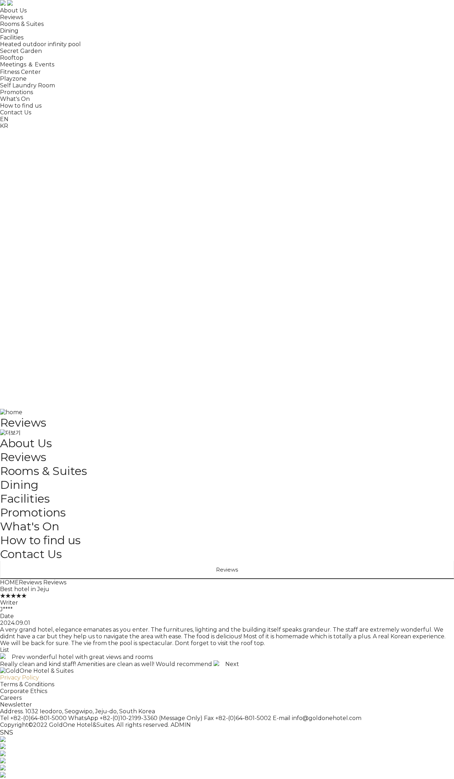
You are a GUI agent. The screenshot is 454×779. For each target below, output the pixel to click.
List (4, 650)
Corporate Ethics (23, 691)
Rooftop (11, 57)
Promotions (16, 92)
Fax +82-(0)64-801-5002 (237, 718)
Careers (11, 697)
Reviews (11, 17)
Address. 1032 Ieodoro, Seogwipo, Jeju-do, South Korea (77, 711)
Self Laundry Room (27, 85)
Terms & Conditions (27, 684)
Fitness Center (20, 72)
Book (59, 132)
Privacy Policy (19, 677)
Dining (9, 30)
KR (4, 118)
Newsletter (16, 704)
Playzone (13, 78)
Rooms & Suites (22, 24)
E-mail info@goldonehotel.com (317, 718)
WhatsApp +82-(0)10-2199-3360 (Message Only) (135, 718)
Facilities (11, 37)
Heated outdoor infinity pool (40, 44)
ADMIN (181, 724)
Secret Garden (21, 51)
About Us (13, 10)
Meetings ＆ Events (27, 64)
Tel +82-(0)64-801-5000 (33, 718)
